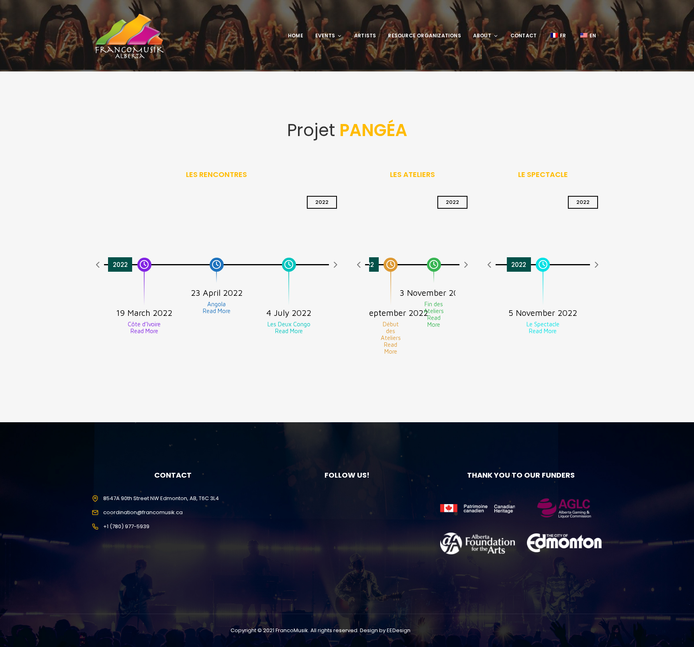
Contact (523, 35)
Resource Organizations (424, 35)
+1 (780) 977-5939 (126, 526)
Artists (365, 35)
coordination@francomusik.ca (143, 512)
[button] (98, 264)
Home (295, 35)
